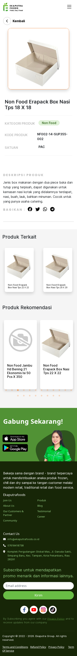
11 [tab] (65, 390)
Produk (41, 500)
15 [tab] (30, 395)
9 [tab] (53, 390)
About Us (8, 505)
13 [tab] (18, 395)
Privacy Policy (56, 618)
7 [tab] (41, 390)
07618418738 (16, 545)
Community (10, 520)
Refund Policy (38, 647)
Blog (40, 505)
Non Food (49, 123)
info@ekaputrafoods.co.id (23, 539)
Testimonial (44, 511)
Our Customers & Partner (13, 513)
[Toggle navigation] (69, 7)
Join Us (7, 500)
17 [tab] (41, 395)
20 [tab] (59, 395)
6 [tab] (36, 390)
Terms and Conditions (15, 647)
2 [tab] (12, 390)
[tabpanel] (20, 356)
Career (41, 516)
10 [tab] (59, 390)
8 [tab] (47, 390)
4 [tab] (24, 390)
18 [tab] (47, 395)
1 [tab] (6, 390)
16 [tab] (36, 395)
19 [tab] (53, 395)
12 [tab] (71, 390)
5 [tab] (30, 390)
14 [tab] (24, 395)
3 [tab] (18, 390)
